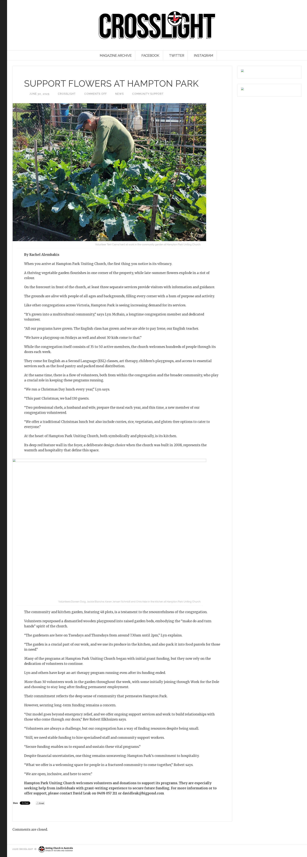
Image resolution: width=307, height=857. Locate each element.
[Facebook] (2, 44)
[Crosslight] (156, 25)
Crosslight (67, 93)
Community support (148, 93)
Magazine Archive (116, 55)
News (119, 93)
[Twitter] (2, 39)
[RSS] (3, 17)
